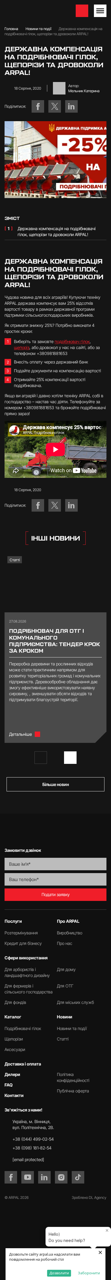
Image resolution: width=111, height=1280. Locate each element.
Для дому (66, 969)
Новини (64, 1017)
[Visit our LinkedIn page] (44, 1177)
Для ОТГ (65, 986)
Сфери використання (26, 957)
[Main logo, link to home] (33, 11)
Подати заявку (56, 894)
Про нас (64, 943)
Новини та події (38, 28)
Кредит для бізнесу (23, 943)
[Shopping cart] (82, 11)
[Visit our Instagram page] (61, 1177)
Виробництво (69, 933)
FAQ (9, 1085)
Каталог (13, 1017)
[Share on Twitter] (54, 106)
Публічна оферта (73, 1091)
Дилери (12, 1074)
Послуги (13, 921)
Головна (11, 28)
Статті (15, 560)
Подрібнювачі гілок (23, 1028)
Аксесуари (15, 1049)
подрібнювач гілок (72, 341)
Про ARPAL (68, 921)
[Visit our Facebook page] (11, 1177)
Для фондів (15, 1002)
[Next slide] (70, 757)
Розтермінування (21, 933)
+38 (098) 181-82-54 (32, 1148)
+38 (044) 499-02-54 (33, 1139)
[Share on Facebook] (38, 106)
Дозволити (59, 1272)
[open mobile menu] (100, 11)
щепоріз (21, 347)
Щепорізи (14, 1039)
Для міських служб (75, 1002)
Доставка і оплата (23, 1064)
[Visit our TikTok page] (78, 1177)
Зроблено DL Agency (89, 1197)
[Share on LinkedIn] (71, 106)
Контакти (14, 1095)
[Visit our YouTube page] (27, 1177)
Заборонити (89, 1272)
